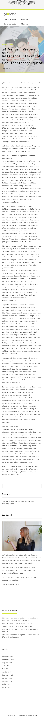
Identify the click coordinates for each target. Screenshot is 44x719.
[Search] (40, 485)
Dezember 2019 (8, 657)
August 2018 (7, 681)
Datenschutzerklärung (28, 715)
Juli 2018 (6, 684)
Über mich (25, 24)
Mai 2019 (5, 669)
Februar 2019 (7, 675)
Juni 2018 (6, 687)
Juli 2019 (6, 666)
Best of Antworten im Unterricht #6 (17, 623)
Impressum (11, 715)
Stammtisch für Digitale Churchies (17, 626)
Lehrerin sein (10, 19)
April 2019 (6, 672)
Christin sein (10, 24)
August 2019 (7, 663)
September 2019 (8, 660)
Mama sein (25, 19)
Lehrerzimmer (7, 44)
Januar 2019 (7, 678)
